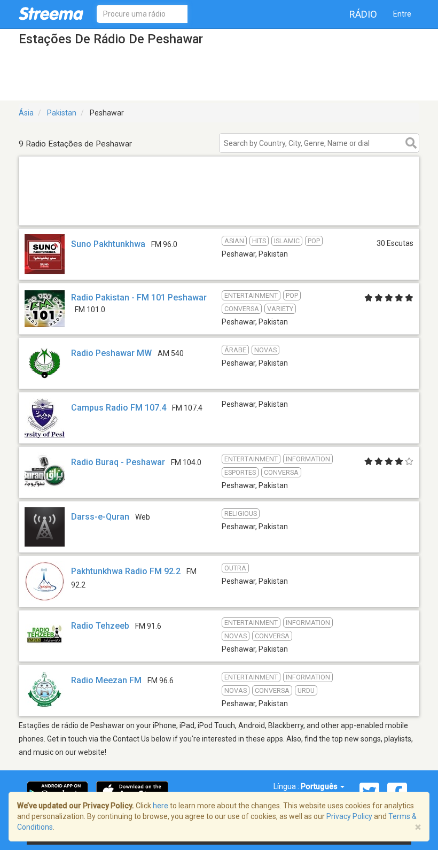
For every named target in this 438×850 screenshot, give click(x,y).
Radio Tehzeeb (100, 626)
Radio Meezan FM (106, 680)
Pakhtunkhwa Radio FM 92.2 (126, 571)
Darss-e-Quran (100, 517)
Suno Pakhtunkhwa (108, 244)
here (160, 805)
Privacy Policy (349, 816)
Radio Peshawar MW (111, 353)
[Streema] (51, 13)
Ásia (26, 113)
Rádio (363, 14)
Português (320, 786)
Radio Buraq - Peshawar (118, 462)
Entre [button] (402, 14)
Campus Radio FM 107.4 (118, 408)
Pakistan (61, 113)
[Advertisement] (219, 211)
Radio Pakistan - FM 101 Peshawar (139, 297)
